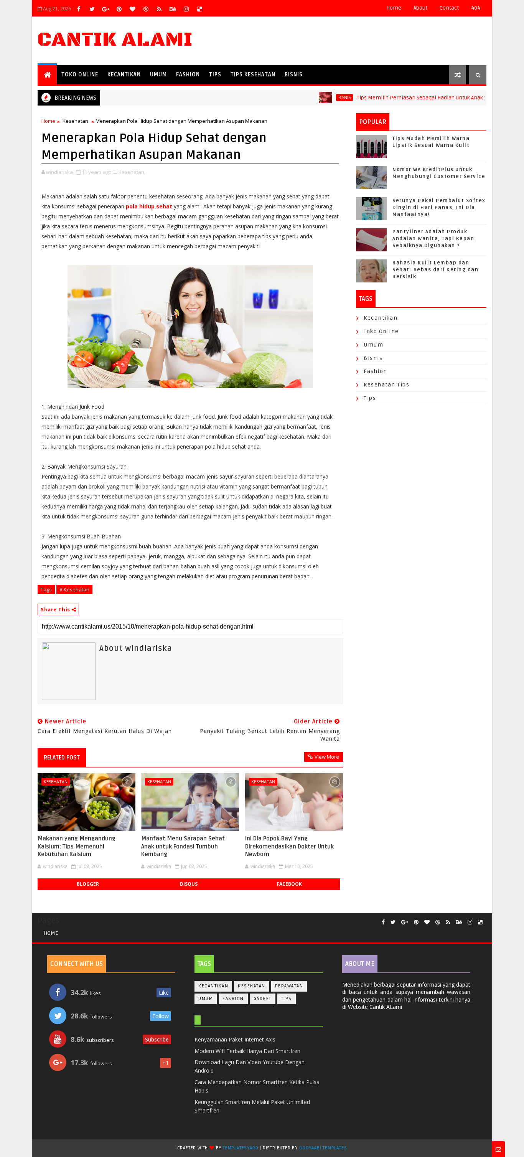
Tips (215, 74)
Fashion (188, 74)
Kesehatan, (132, 171)
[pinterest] (119, 9)
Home (393, 8)
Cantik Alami (115, 39)
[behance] (172, 9)
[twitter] (92, 9)
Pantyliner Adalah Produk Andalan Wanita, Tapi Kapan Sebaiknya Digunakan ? (433, 239)
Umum (158, 74)
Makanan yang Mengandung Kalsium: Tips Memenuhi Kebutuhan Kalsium (76, 846)
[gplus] (105, 9)
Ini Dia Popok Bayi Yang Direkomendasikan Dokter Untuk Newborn (289, 846)
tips (370, 398)
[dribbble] (146, 9)
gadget (263, 999)
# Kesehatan (74, 589)
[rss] (159, 9)
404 (475, 8)
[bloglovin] (132, 9)
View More (327, 756)
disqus (189, 884)
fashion (375, 371)
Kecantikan (124, 74)
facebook (289, 884)
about (420, 8)
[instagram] (186, 9)
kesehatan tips (386, 384)
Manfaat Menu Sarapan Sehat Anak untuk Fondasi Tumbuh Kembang (183, 846)
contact (449, 8)
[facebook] (78, 9)
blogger (88, 884)
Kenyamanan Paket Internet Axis (234, 1039)
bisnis (326, 97)
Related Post (62, 757)
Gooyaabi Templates (323, 1148)
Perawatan (289, 986)
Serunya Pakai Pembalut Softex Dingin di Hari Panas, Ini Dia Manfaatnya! (439, 208)
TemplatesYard (240, 1148)
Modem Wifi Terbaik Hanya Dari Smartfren (247, 1051)
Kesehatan (75, 120)
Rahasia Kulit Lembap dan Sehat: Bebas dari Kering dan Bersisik (435, 270)
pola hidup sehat (149, 206)
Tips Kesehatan (253, 74)
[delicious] (199, 9)
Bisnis (294, 74)
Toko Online (79, 74)
